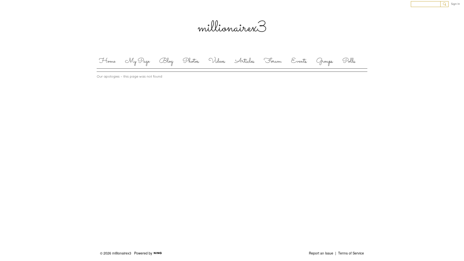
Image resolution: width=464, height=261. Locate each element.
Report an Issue (321, 253)
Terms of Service (351, 253)
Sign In (455, 4)
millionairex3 (232, 28)
